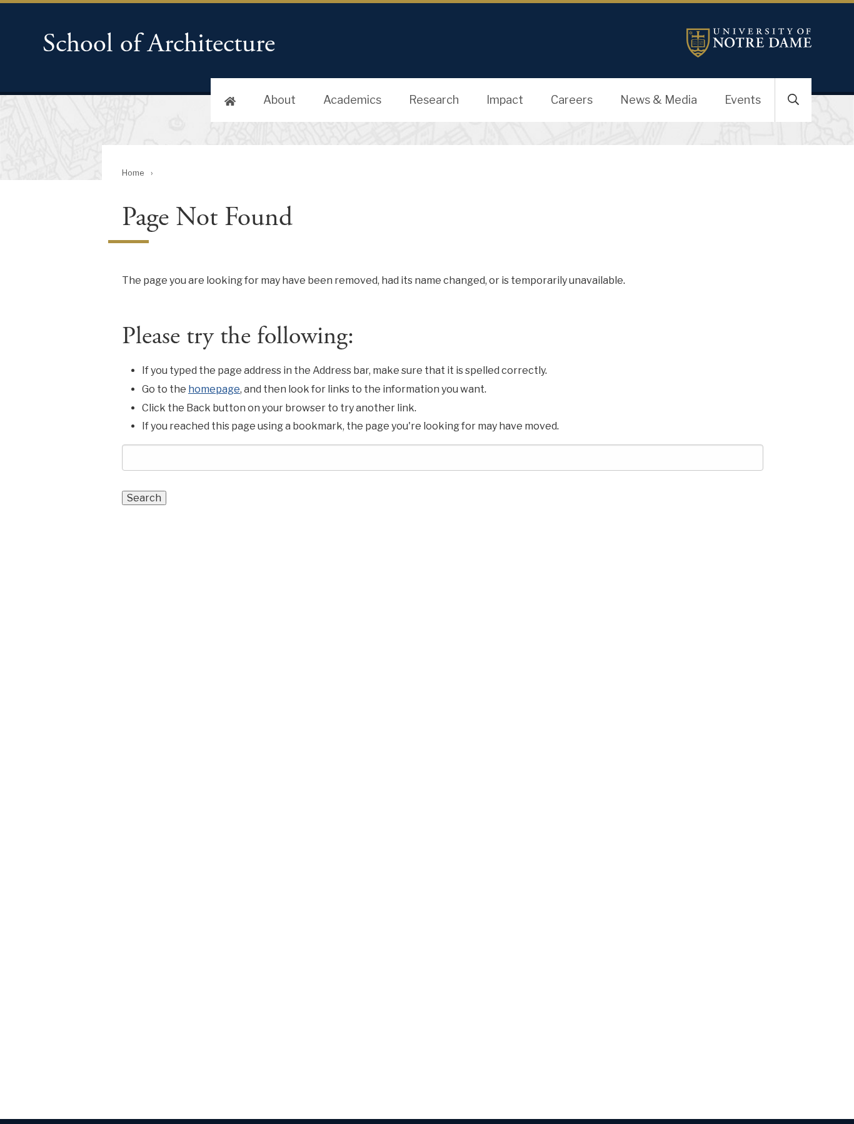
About (279, 99)
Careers (572, 99)
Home (133, 173)
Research (434, 99)
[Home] (230, 100)
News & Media (658, 99)
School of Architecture (159, 44)
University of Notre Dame (748, 43)
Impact (504, 99)
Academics (352, 99)
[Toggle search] (793, 100)
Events (743, 99)
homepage (214, 389)
